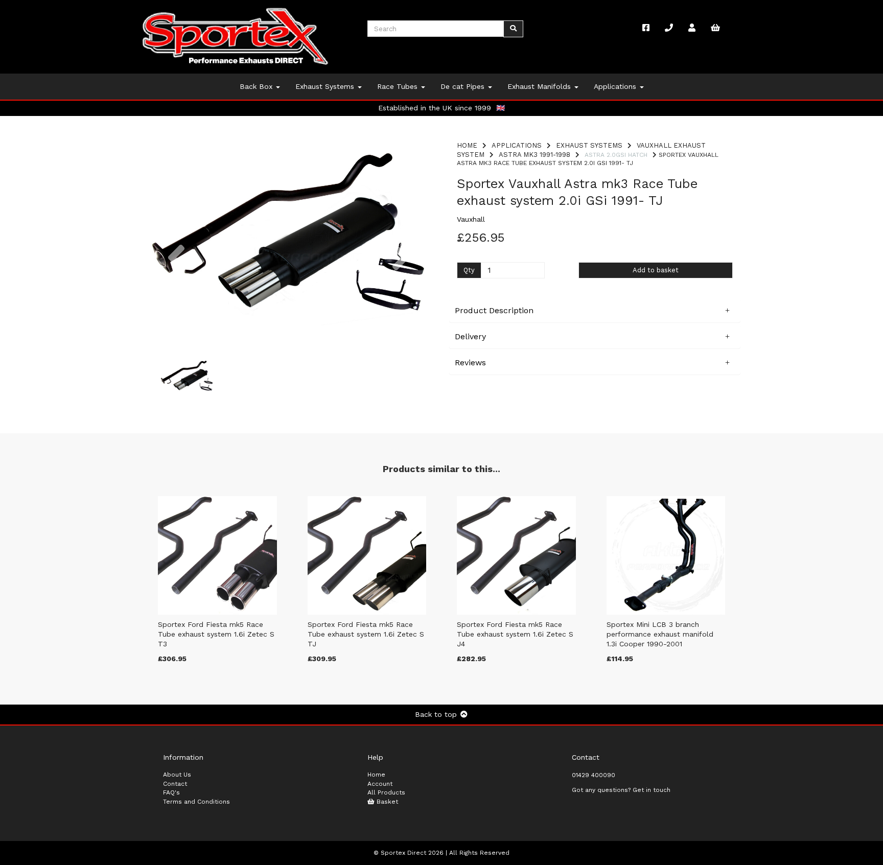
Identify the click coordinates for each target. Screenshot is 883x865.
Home (467, 145)
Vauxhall (471, 219)
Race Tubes (398, 86)
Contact (175, 783)
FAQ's (171, 792)
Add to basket (656, 270)
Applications (616, 86)
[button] (176, 289)
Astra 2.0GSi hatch (616, 154)
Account (379, 783)
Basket (386, 801)
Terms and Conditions (196, 801)
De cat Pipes (463, 86)
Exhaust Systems (326, 86)
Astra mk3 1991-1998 (534, 154)
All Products (386, 792)
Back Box (257, 86)
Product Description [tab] (494, 310)
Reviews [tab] (470, 362)
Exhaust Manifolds (540, 86)
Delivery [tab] (470, 336)
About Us (177, 774)
